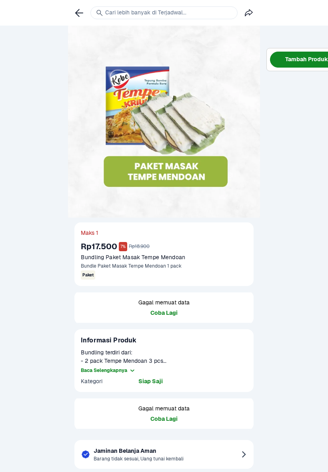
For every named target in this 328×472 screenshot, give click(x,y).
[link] (79, 13)
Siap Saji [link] (150, 381)
